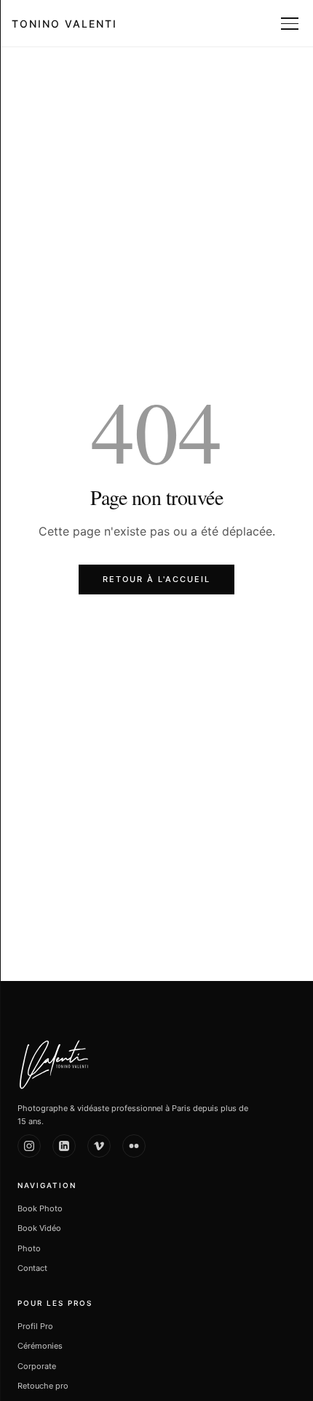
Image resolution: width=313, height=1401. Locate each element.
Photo (29, 1248)
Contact (32, 1268)
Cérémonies (40, 1346)
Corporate (36, 1366)
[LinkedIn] (64, 1146)
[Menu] (291, 23)
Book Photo (40, 1208)
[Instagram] (29, 1146)
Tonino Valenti (64, 23)
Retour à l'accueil (156, 579)
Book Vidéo (39, 1228)
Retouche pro (42, 1386)
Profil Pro (35, 1326)
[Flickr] (134, 1146)
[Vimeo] (99, 1146)
